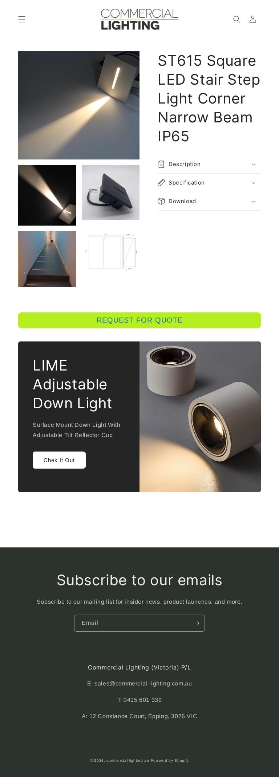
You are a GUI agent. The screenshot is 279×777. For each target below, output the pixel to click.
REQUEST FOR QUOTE (140, 320)
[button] (22, 19)
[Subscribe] (197, 623)
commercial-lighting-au (127, 760)
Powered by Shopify (170, 760)
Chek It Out (59, 460)
